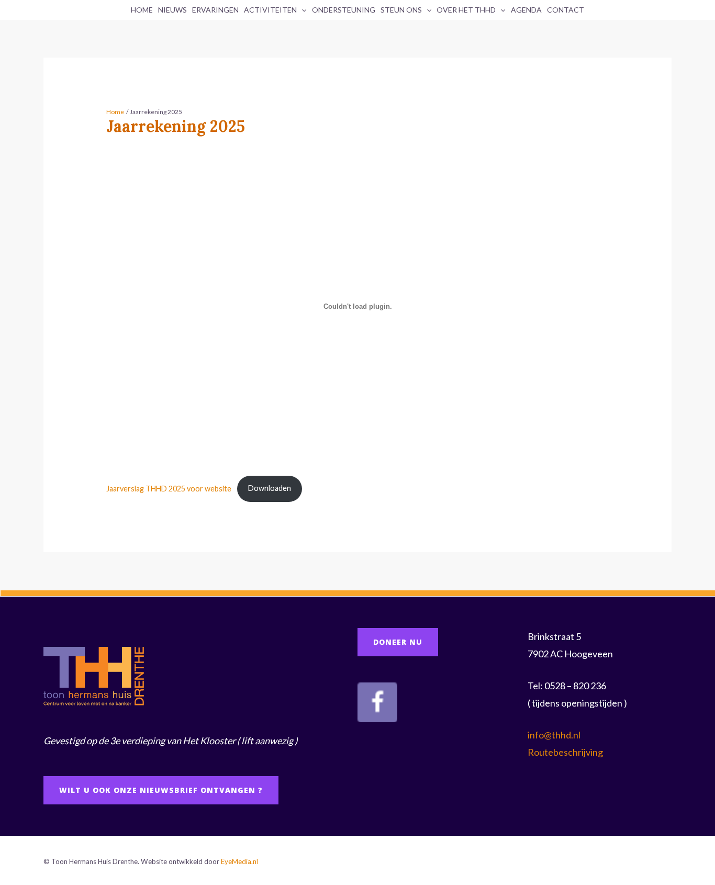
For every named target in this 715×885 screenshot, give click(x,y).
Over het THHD (466, 9)
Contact (565, 9)
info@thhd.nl (554, 735)
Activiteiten (270, 9)
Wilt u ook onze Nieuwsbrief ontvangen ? (161, 790)
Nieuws (172, 9)
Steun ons (401, 9)
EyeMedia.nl (239, 861)
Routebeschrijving (565, 752)
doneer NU (397, 642)
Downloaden (269, 488)
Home (142, 9)
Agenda (526, 9)
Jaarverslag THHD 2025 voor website (168, 488)
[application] (301, 10)
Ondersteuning (343, 9)
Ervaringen (215, 9)
